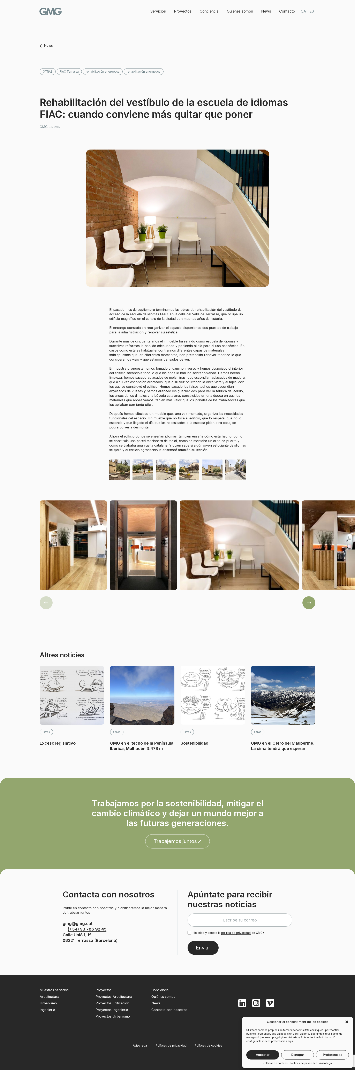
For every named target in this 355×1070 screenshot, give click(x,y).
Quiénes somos (240, 11)
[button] (347, 1022)
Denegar (297, 1055)
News (266, 11)
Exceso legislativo (58, 743)
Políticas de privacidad (303, 1063)
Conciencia (209, 11)
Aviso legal (325, 1063)
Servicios (158, 11)
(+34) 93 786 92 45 (87, 929)
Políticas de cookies (275, 1063)
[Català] (303, 11)
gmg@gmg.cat (77, 923)
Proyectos (182, 11)
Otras (48, 71)
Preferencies (332, 1055)
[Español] (311, 11)
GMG (50, 11)
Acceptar (263, 1055)
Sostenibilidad (194, 743)
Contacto (287, 11)
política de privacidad (236, 932)
